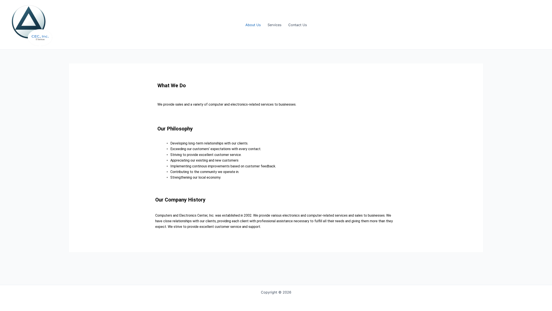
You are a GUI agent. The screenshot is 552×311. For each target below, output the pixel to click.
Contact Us (297, 25)
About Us (253, 25)
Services (274, 25)
